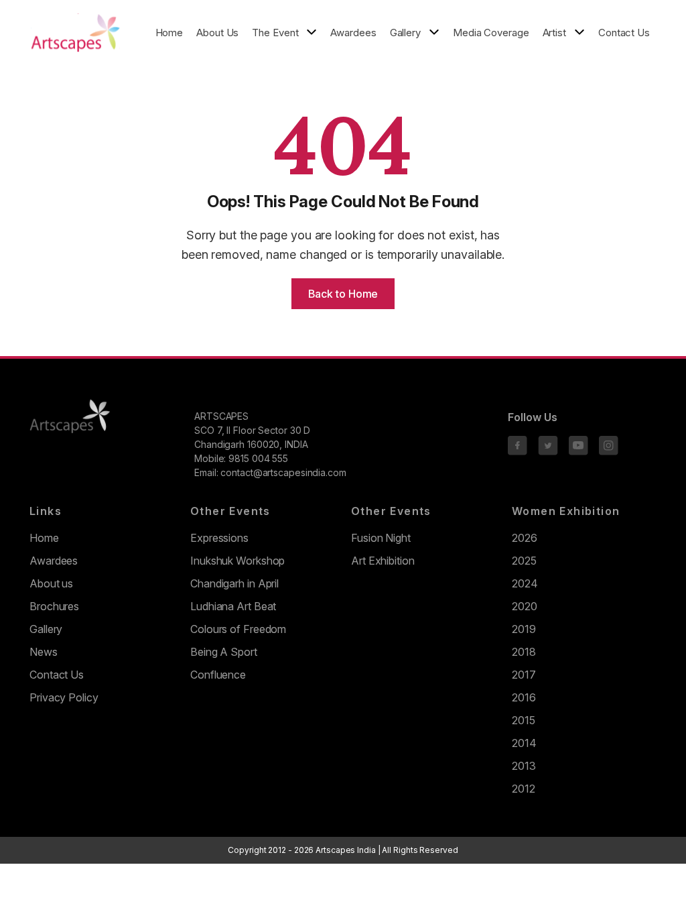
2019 (524, 629)
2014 (524, 743)
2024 (525, 583)
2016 (524, 697)
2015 (523, 720)
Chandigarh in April (234, 583)
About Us (217, 32)
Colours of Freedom (238, 629)
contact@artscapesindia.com (283, 472)
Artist (554, 33)
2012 (523, 788)
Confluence (218, 674)
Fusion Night (381, 538)
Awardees (353, 32)
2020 (524, 606)
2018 (524, 652)
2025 (524, 560)
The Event (275, 33)
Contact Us (624, 32)
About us (51, 583)
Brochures (54, 606)
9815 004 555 (258, 458)
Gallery (405, 33)
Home (169, 32)
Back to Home (343, 293)
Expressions (219, 538)
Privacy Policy (63, 697)
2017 (524, 674)
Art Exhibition (383, 560)
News (43, 652)
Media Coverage (491, 32)
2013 (524, 765)
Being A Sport (223, 652)
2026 (524, 538)
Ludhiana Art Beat (233, 606)
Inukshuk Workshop (237, 560)
